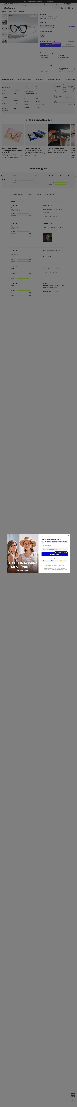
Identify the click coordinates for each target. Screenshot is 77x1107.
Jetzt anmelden (54, 554)
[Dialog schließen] (68, 536)
